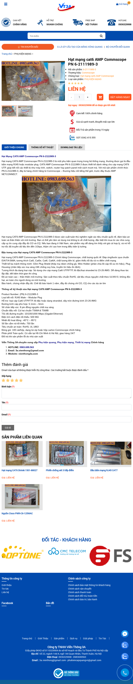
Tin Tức (102, 638)
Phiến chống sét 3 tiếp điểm (60, 470)
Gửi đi (8, 427)
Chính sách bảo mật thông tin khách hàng (89, 585)
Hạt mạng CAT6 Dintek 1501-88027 (19, 470)
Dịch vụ (73, 638)
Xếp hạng (6, 375)
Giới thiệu (7, 585)
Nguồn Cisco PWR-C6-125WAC (17, 513)
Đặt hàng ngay (120, 97)
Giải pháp (88, 638)
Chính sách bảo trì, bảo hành (82, 599)
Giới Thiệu (43, 638)
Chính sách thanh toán (79, 592)
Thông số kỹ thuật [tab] (42, 147)
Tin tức (5, 588)
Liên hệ (5, 592)
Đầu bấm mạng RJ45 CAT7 (104, 470)
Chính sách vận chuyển (79, 588)
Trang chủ (7, 53)
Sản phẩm (59, 638)
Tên (5, 402)
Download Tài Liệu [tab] (71, 147)
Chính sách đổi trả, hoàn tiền (82, 595)
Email (6, 414)
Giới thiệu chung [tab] (14, 147)
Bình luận (8, 386)
